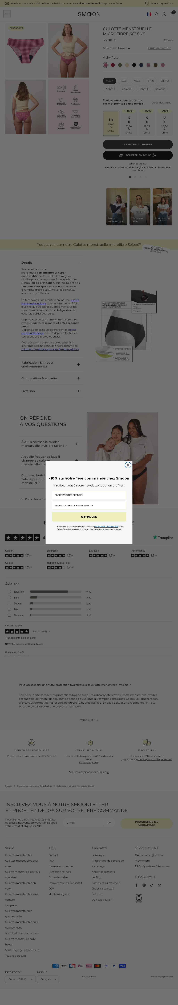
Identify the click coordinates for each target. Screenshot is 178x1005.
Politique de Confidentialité (106, 526)
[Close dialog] (128, 465)
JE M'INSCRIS (89, 516)
